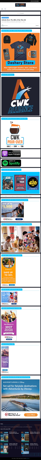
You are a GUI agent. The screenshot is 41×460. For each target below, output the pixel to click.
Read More (37, 25)
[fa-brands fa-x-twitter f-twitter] (32, 1)
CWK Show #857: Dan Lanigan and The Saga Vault (14, 433)
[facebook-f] (31, 1)
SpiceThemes (27, 458)
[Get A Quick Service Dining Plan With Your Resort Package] (20, 239)
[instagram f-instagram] (33, 1)
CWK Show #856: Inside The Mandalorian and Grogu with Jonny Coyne (35, 433)
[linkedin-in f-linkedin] (36, 1)
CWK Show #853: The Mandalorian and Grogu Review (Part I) (34, 444)
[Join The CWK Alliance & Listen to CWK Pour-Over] (14, 134)
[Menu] (2, 9)
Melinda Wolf (6, 25)
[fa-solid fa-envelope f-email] (37, 1)
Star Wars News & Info (5, 17)
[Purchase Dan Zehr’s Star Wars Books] (20, 182)
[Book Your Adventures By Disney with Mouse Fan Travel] (20, 398)
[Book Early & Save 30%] (5, 360)
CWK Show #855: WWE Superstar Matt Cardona (13, 444)
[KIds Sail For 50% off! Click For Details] (9, 298)
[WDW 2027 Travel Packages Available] (8, 325)
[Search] (5, 9)
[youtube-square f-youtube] (35, 1)
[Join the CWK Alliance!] (20, 96)
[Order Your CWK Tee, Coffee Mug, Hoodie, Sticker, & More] (20, 52)
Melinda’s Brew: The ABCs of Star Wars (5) (14, 20)
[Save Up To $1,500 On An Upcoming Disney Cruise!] (12, 211)
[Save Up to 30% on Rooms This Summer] (8, 271)
